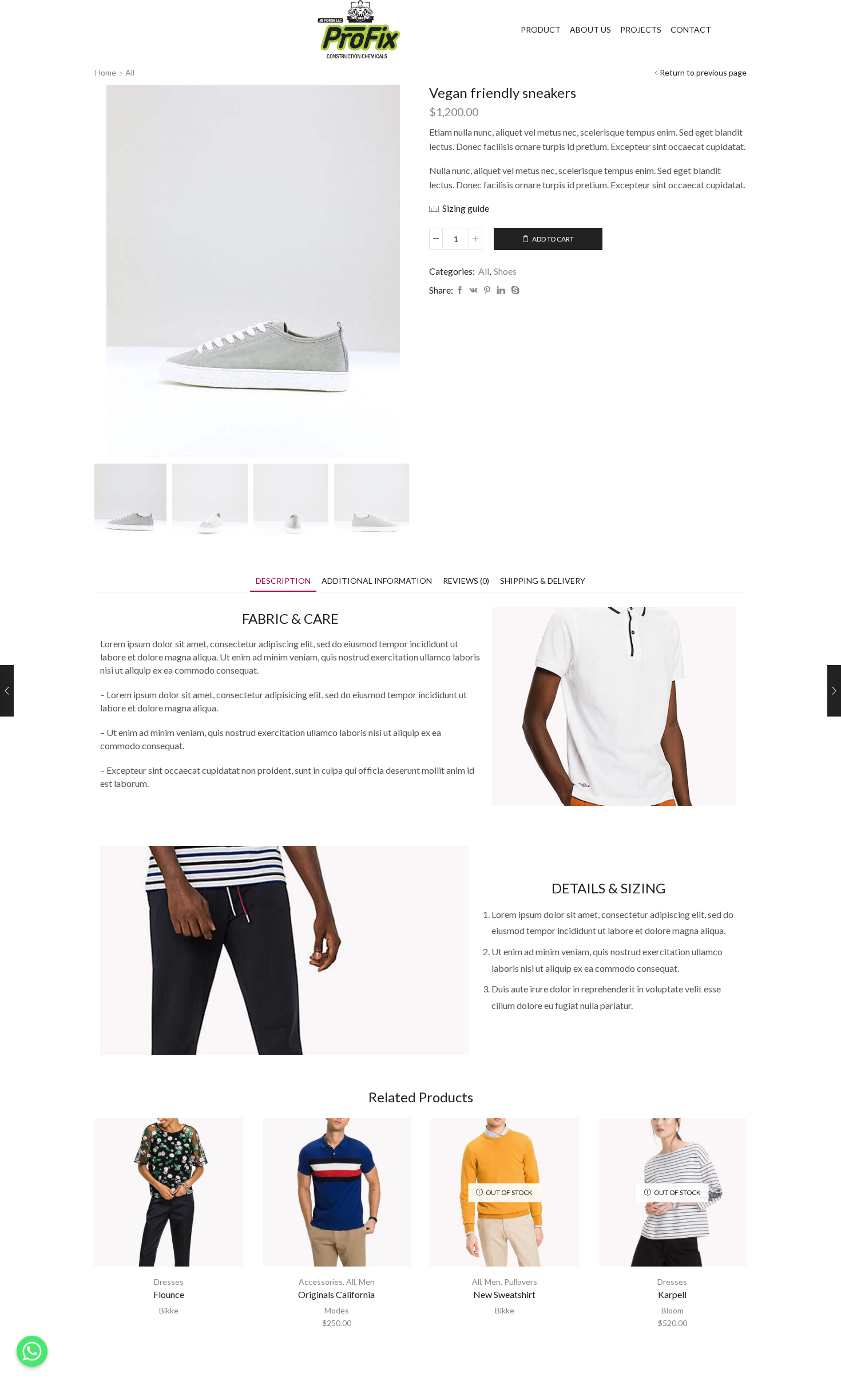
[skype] (513, 290)
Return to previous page (703, 72)
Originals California (336, 1294)
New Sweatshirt (504, 1294)
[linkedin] (501, 290)
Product (541, 29)
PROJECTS (640, 29)
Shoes (505, 271)
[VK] (474, 290)
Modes (336, 1310)
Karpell (672, 1294)
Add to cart (553, 239)
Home (105, 72)
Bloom (672, 1310)
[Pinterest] (487, 290)
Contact (691, 29)
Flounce (168, 1294)
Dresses (169, 1282)
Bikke (168, 1310)
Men (367, 1282)
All (129, 72)
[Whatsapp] (32, 1351)
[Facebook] (460, 290)
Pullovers (520, 1282)
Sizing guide (465, 208)
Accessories (321, 1282)
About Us (590, 29)
